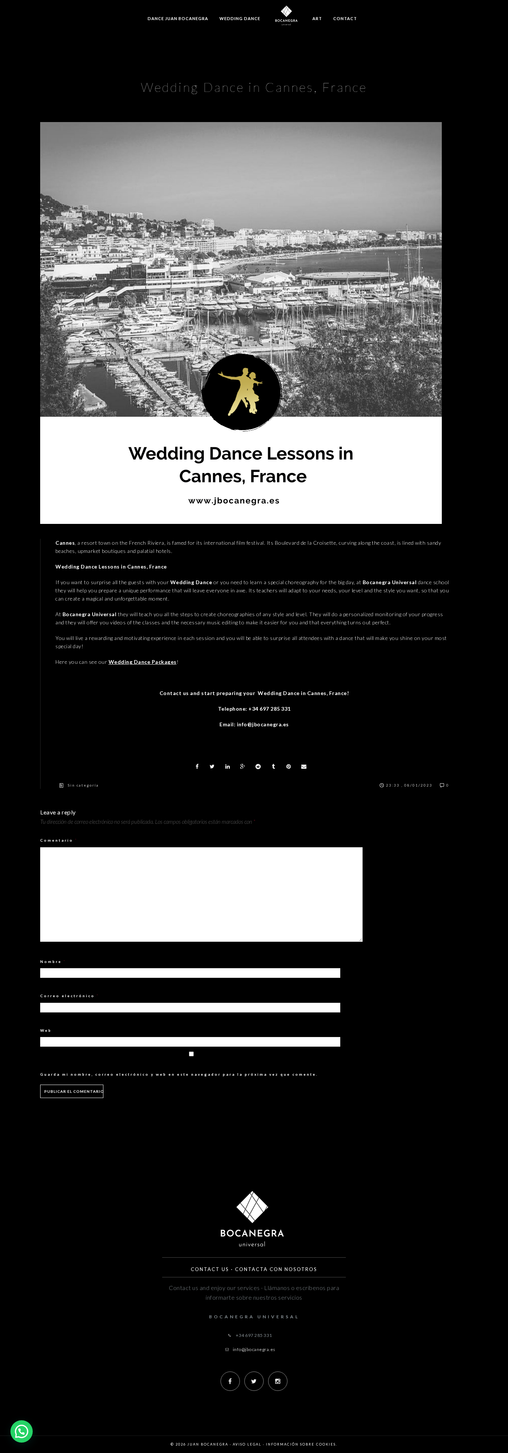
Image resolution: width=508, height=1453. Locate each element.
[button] (21, 1431)
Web (46, 1030)
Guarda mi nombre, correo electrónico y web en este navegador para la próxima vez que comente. (179, 1074)
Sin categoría (83, 785)
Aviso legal (247, 1444)
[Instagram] (278, 1381)
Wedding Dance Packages (143, 662)
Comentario (59, 840)
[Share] (197, 766)
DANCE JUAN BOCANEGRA (178, 18)
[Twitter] (254, 1381)
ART (317, 18)
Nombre (53, 961)
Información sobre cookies (301, 1444)
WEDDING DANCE (239, 18)
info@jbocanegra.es (254, 1349)
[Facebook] (230, 1381)
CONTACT (345, 18)
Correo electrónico (69, 995)
